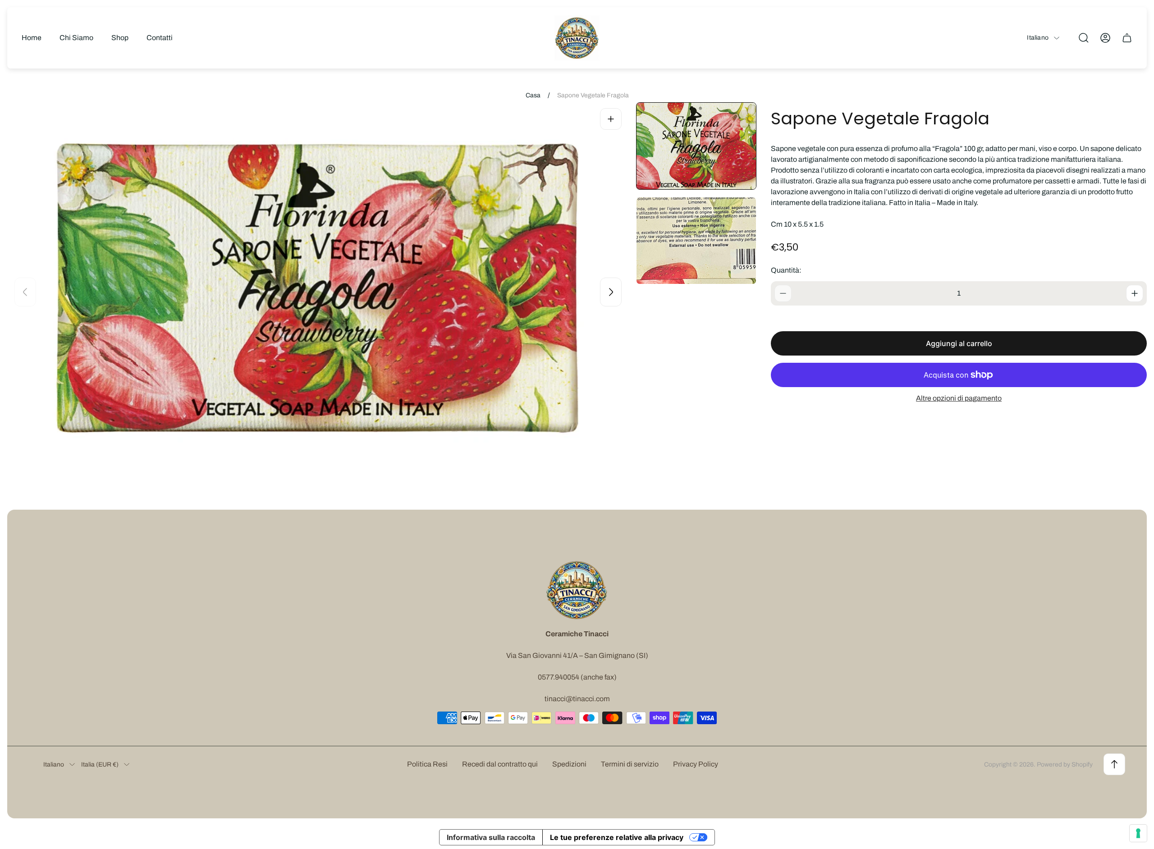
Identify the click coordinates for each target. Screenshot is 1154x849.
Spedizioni (569, 764)
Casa (533, 95)
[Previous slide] (25, 292)
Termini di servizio (630, 764)
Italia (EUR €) (100, 764)
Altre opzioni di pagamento (959, 398)
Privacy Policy (695, 764)
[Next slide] (611, 292)
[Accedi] (1105, 38)
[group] (696, 146)
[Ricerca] (1084, 38)
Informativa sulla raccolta (491, 837)
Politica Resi (427, 764)
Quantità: (786, 270)
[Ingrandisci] (611, 119)
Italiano (1038, 37)
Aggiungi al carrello (959, 343)
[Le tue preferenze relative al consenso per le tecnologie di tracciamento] (1138, 833)
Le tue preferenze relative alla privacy (616, 837)
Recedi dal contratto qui (500, 764)
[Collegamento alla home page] (577, 589)
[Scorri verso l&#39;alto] (1114, 764)
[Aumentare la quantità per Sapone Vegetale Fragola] (1134, 293)
